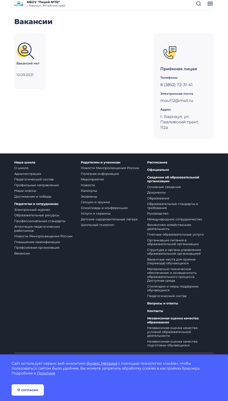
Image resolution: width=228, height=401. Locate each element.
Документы (156, 192)
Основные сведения (164, 187)
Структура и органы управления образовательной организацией (174, 252)
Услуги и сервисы (96, 213)
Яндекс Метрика (102, 363)
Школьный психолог (97, 225)
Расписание (157, 162)
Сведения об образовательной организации (173, 179)
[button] (198, 3)
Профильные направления (36, 185)
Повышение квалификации (37, 242)
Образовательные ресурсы (36, 215)
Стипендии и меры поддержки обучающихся (173, 288)
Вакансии (22, 253)
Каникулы (89, 191)
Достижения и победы (32, 196)
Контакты (155, 311)
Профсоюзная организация (36, 248)
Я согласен (27, 390)
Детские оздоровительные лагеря (109, 219)
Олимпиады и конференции (104, 208)
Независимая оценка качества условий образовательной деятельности (172, 332)
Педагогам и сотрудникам (36, 204)
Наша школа (24, 162)
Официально (158, 170)
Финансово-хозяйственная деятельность (169, 227)
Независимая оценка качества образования (173, 320)
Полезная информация (100, 174)
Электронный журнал (32, 210)
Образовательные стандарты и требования (172, 206)
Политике (46, 373)
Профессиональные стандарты (39, 221)
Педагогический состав (34, 179)
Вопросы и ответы (162, 303)
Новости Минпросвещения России (43, 236)
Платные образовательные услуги (175, 234)
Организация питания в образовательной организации (173, 242)
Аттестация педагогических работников (37, 229)
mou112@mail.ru (176, 100)
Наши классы (25, 191)
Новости (88, 185)
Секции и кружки (95, 202)
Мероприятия (92, 179)
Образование (158, 198)
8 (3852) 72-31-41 (176, 84)
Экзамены (89, 196)
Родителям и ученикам (100, 162)
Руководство (157, 213)
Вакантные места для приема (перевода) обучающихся (171, 261)
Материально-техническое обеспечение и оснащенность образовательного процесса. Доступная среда (172, 275)
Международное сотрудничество (174, 219)
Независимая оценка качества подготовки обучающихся (172, 343)
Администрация (27, 174)
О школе (21, 168)
